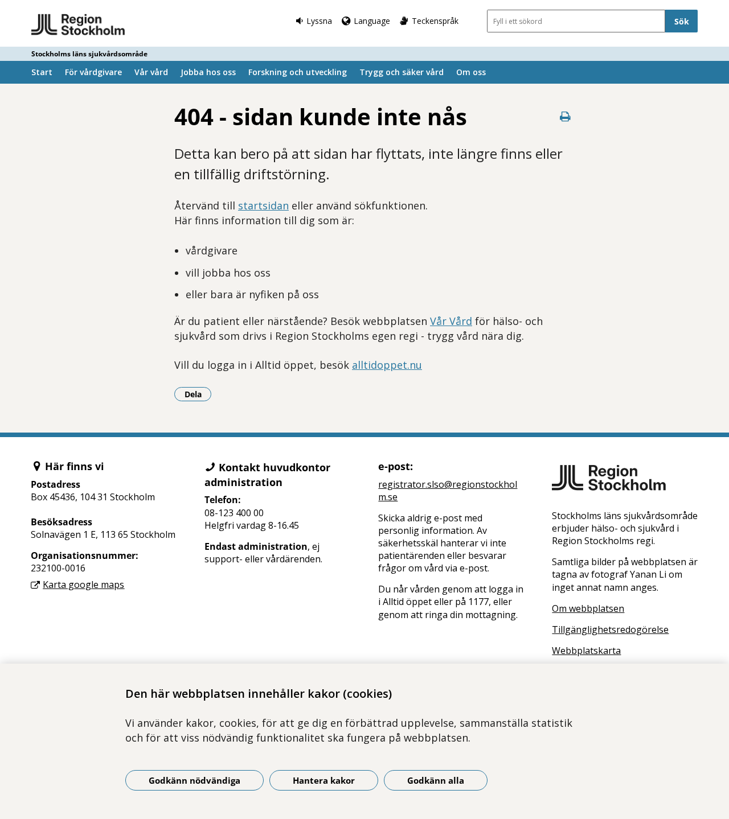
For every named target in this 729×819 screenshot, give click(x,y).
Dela (198, 394)
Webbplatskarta (586, 650)
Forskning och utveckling (297, 72)
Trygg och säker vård (401, 72)
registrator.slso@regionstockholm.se (447, 490)
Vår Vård (451, 321)
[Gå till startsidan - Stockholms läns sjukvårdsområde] (78, 25)
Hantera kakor (324, 780)
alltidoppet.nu (387, 365)
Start (41, 72)
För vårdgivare (93, 72)
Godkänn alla (435, 780)
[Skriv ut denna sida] (565, 116)
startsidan (263, 205)
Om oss (471, 72)
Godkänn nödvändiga (194, 780)
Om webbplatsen (588, 608)
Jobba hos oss (208, 72)
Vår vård (151, 72)
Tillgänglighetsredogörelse (610, 629)
